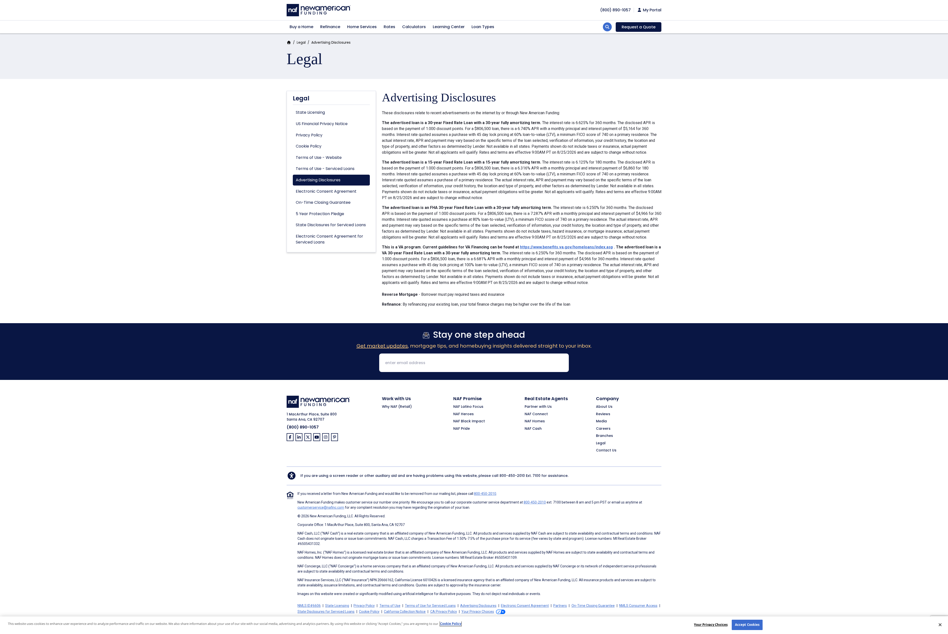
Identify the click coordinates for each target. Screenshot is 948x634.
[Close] (940, 624)
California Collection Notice (405, 612)
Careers (603, 429)
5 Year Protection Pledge (320, 214)
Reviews (603, 414)
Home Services (362, 27)
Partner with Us (538, 407)
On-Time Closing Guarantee (323, 202)
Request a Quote (638, 27)
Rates (389, 27)
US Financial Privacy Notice (322, 124)
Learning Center (449, 27)
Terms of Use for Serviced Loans (430, 606)
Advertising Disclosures (318, 180)
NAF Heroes (463, 414)
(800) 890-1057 (303, 427)
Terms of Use (389, 606)
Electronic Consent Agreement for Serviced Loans (329, 239)
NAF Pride (461, 429)
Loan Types (483, 27)
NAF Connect (536, 414)
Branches (604, 436)
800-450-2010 (512, 475)
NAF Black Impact (469, 421)
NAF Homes (535, 421)
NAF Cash (533, 429)
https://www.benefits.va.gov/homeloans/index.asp (566, 247)
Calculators (414, 27)
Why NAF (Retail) (397, 407)
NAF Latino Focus (468, 407)
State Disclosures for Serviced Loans (331, 225)
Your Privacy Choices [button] (477, 612)
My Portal (651, 10)
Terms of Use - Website (319, 157)
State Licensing (310, 112)
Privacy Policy (309, 135)
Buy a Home (301, 27)
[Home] (319, 9)
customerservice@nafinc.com (320, 507)
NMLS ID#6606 (309, 606)
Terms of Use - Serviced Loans (325, 168)
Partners (560, 606)
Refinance (330, 27)
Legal (301, 42)
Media (601, 421)
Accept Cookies (747, 624)
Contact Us (606, 450)
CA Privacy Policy (443, 612)
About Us (604, 407)
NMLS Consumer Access (638, 606)
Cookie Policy (308, 146)
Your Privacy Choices (711, 624)
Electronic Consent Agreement (326, 191)
